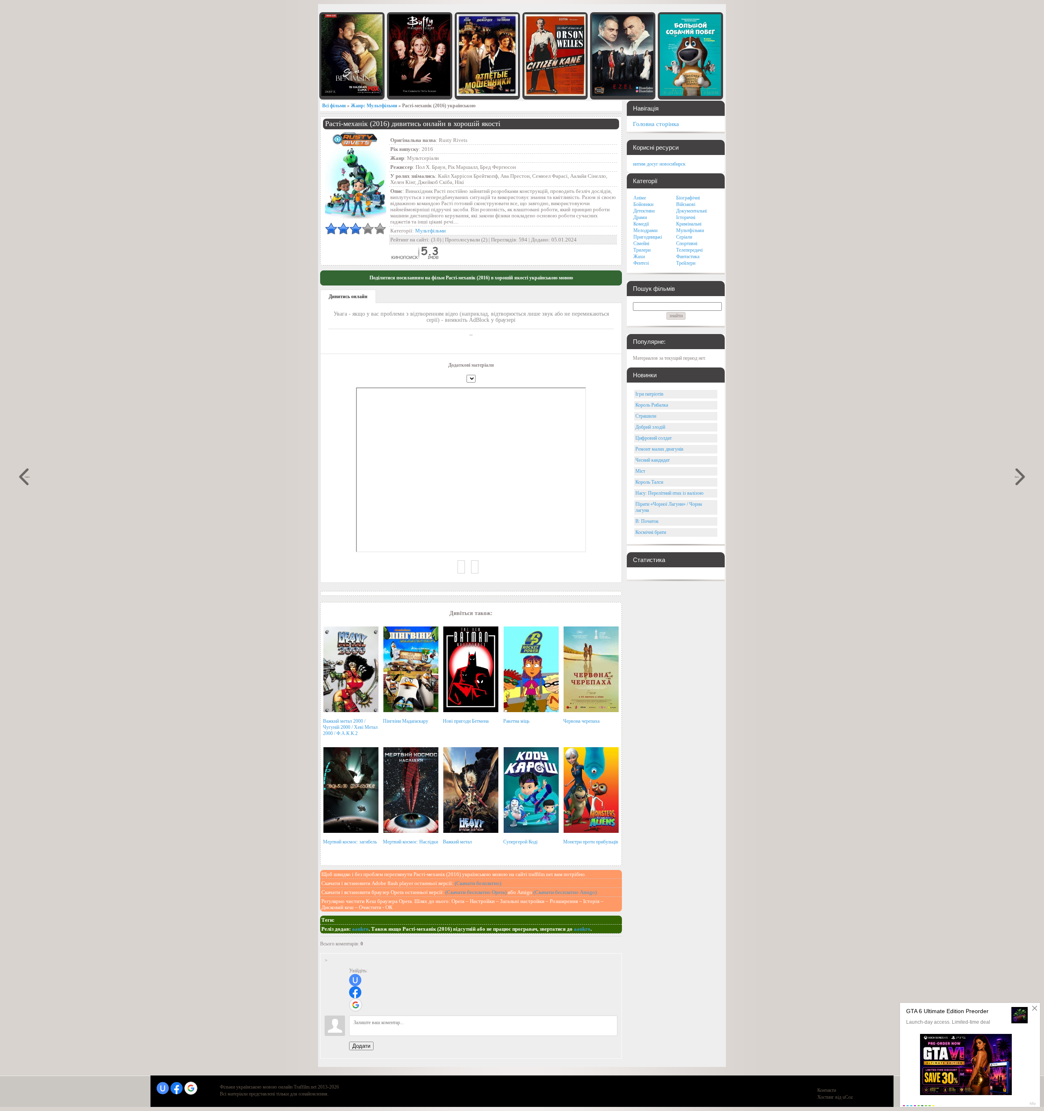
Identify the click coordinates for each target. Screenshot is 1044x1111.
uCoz (848, 1097)
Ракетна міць (516, 721)
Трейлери (685, 263)
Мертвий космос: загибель (350, 842)
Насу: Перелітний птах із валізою (669, 493)
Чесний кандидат (652, 460)
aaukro (360, 929)
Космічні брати (650, 532)
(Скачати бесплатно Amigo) (565, 892)
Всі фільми (334, 105)
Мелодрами (645, 230)
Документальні (691, 211)
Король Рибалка (651, 405)
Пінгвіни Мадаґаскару (405, 721)
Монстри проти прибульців (590, 842)
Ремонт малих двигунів (659, 449)
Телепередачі (689, 250)
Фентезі (641, 263)
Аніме (639, 198)
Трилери (641, 250)
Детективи (644, 211)
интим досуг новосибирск (659, 164)
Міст (640, 471)
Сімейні (641, 243)
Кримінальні (688, 224)
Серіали (684, 237)
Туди (1017, 476)
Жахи (639, 256)
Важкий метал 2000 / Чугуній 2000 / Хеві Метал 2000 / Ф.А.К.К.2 (350, 727)
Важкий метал (457, 842)
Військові (685, 204)
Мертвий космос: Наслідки (410, 842)
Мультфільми (430, 231)
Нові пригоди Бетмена (466, 721)
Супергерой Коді (520, 842)
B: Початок (647, 521)
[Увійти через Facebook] (355, 992)
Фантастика (687, 256)
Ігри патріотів (649, 394)
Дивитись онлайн (348, 296)
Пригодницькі (647, 237)
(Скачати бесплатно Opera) (476, 892)
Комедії (641, 224)
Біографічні (688, 198)
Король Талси (649, 482)
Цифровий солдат (653, 438)
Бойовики (643, 204)
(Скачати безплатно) (478, 883)
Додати (361, 1046)
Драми (640, 217)
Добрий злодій (650, 427)
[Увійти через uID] (355, 980)
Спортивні (686, 243)
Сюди (27, 476)
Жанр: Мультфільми (374, 105)
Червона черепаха (581, 721)
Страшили (645, 416)
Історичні (685, 217)
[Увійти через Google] (355, 1004)
